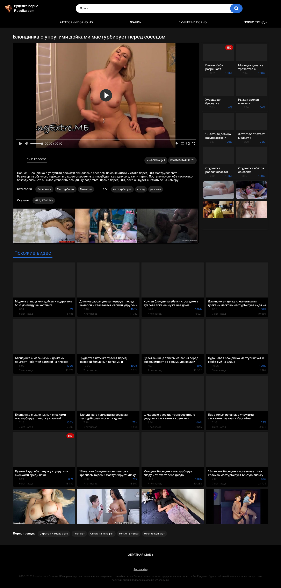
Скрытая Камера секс (54, 533)
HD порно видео (18, 22)
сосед (141, 189)
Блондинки (44, 189)
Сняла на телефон (102, 533)
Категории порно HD (76, 22)
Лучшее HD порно (192, 22)
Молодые (86, 189)
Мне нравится (17, 160)
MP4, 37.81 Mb (44, 200)
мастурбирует (122, 189)
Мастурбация (65, 189)
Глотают (79, 533)
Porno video (140, 569)
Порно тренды (255, 22)
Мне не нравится (22, 160)
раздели (155, 189)
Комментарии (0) (182, 160)
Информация (156, 160)
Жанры (135, 22)
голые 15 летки (128, 533)
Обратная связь (140, 554)
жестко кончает (154, 533)
